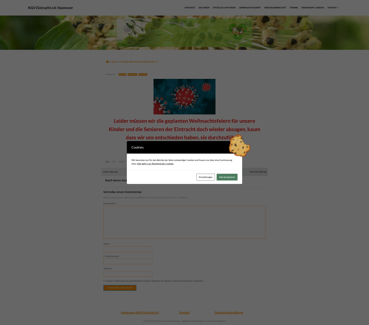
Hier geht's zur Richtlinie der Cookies (155, 163)
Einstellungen (205, 177)
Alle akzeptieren (227, 177)
